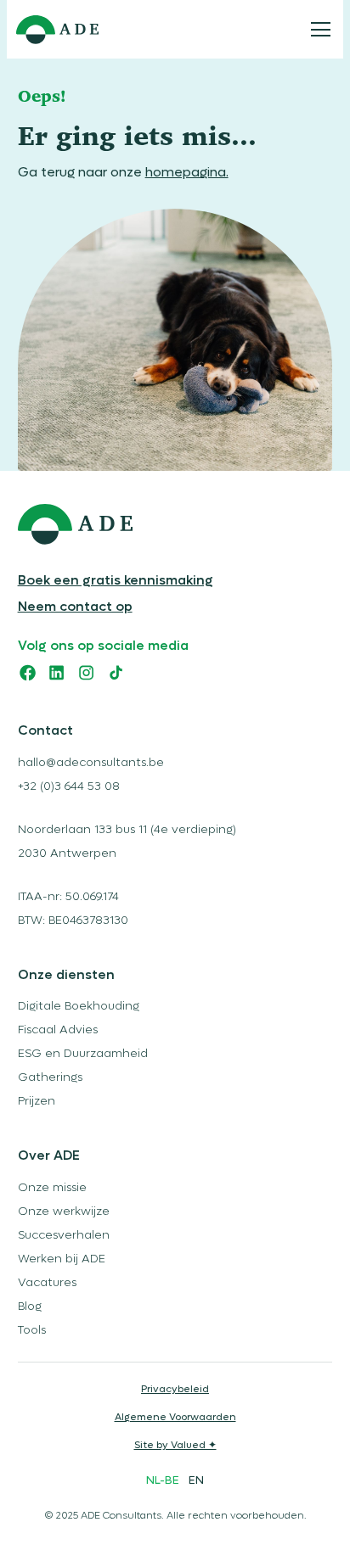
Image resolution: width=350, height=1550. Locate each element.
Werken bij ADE (61, 1259)
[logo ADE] (175, 524)
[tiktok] (116, 672)
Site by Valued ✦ (175, 1445)
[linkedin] (56, 672)
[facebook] (27, 672)
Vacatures (47, 1282)
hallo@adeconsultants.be (91, 762)
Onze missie (52, 1187)
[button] (317, 29)
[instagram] (86, 672)
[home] (57, 29)
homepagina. (187, 172)
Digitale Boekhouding (78, 1006)
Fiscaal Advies (58, 1030)
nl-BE (162, 1480)
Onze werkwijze (64, 1211)
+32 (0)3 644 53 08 (69, 786)
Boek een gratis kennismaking (115, 580)
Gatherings (50, 1077)
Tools (32, 1330)
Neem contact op (75, 606)
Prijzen (36, 1101)
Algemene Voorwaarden (175, 1417)
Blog (30, 1306)
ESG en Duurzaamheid (83, 1053)
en (196, 1480)
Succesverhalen (64, 1235)
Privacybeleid (175, 1389)
